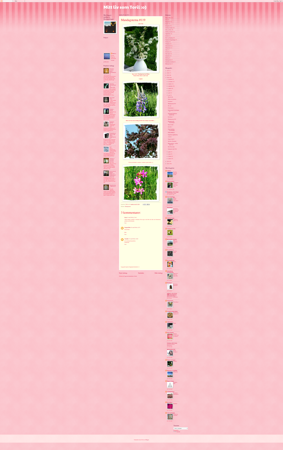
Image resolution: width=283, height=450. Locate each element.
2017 (111, 147)
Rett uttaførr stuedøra (172, 239)
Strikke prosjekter (169, 31)
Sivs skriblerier (170, 250)
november (170, 81)
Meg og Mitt (168, 17)
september (170, 86)
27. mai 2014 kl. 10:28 (133, 238)
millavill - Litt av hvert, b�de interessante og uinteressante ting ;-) (172, 295)
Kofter (174, 323)
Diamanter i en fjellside (172, 370)
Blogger (147, 439)
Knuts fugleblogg (171, 197)
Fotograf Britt (127, 227)
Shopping (167, 43)
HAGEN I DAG (175, 383)
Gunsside (126, 239)
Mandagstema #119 (172, 103)
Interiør (167, 35)
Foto (166, 19)
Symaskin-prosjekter (169, 61)
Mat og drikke (168, 29)
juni (169, 93)
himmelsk (167, 55)
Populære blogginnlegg (170, 39)
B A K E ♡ (170, 127)
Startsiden (141, 273)
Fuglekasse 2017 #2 (112, 122)
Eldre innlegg (159, 273)
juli (169, 90)
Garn (166, 49)
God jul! (175, 361)
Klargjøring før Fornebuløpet (171, 122)
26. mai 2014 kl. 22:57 (135, 227)
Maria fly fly (170, 97)
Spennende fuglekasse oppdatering (172, 114)
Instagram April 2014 (172, 149)
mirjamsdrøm (170, 300)
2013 (168, 161)
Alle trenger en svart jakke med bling (175, 184)
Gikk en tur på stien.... (172, 99)
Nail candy (167, 53)
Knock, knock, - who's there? (175, 199)
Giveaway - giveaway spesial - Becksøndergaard (113, 71)
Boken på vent (168, 64)
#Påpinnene (167, 47)
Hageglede (167, 21)
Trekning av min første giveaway (112, 160)
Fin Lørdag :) (176, 302)
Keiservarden (170, 124)
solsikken (169, 171)
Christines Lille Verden (172, 343)
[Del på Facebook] (147, 204)
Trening (167, 41)
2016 (168, 73)
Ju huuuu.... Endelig (112, 109)
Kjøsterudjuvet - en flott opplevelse (173, 144)
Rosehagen (169, 283)
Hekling (167, 57)
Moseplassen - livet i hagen (173, 192)
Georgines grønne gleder (172, 311)
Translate (178, 431)
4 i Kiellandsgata (170, 391)
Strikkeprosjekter (169, 27)
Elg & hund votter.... (112, 98)
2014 (168, 77)
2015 (168, 75)
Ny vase (169, 105)
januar (169, 158)
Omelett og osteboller (175, 414)
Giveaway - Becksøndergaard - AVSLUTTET (113, 85)
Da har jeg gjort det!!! (175, 284)
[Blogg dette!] (145, 204)
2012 (168, 163)
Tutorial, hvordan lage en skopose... (176, 335)
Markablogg (169, 207)
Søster (174, 261)
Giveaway (167, 51)
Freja (125, 217)
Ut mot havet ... (171, 108)
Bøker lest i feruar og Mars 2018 (175, 275)
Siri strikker (169, 402)
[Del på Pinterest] (149, 204)
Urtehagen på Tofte (171, 228)
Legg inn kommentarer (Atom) (130, 276)
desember (170, 79)
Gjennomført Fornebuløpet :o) (173, 110)
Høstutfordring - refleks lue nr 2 (113, 186)
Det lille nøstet (175, 251)
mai (169, 95)
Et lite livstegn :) (175, 351)
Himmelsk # (167, 45)
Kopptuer (175, 403)
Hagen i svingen (170, 381)
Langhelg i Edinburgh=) (175, 393)
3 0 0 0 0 (169, 137)
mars (169, 154)
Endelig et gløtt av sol (175, 220)
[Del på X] (146, 204)
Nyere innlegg (123, 273)
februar (170, 156)
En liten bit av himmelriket (172, 297)
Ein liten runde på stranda (175, 173)
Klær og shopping (169, 37)
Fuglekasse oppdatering (173, 134)
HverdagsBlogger (171, 260)
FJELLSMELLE (171, 132)
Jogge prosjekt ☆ (171, 139)
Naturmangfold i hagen (171, 193)
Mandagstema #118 (172, 119)
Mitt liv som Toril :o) (125, 7)
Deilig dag (175, 371)
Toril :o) (114, 53)
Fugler (166, 23)
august (169, 88)
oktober (170, 84)
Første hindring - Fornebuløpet (171, 129)
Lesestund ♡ (170, 101)
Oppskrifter (167, 33)
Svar (125, 223)
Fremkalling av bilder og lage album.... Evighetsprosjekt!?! (113, 136)
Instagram (167, 25)
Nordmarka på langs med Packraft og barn (176, 210)
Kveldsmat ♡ (171, 117)
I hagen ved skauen (171, 360)
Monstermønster (170, 181)
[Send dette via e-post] (143, 204)
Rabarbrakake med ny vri (175, 313)
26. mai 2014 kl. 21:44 (131, 217)
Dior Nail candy (171, 146)
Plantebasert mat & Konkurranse (171, 345)
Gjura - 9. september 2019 (175, 242)
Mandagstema (128, 206)
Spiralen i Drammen (172, 141)
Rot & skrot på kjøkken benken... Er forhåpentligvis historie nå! (113, 174)
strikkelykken (170, 322)
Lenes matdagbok (171, 413)
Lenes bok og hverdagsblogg (170, 271)
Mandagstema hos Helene (143, 74)
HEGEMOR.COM (171, 349)
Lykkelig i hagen (170, 218)
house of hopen (170, 332)
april (169, 151)
